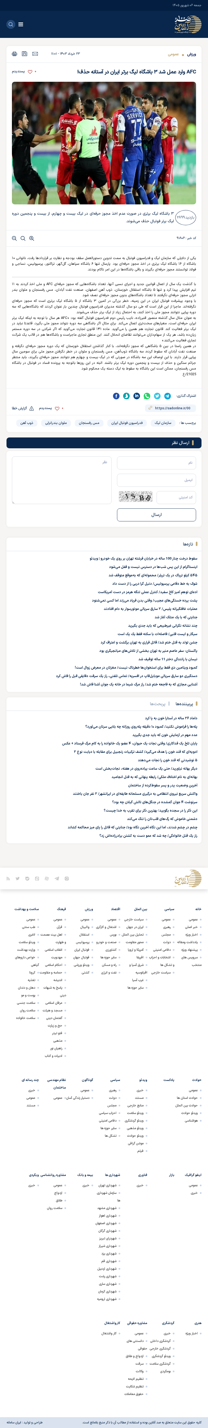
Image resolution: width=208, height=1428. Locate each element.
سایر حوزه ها (136, 987)
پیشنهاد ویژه (189, 949)
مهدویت (56, 957)
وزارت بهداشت (26, 949)
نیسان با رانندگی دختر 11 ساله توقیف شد (167, 659)
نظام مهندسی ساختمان (56, 1084)
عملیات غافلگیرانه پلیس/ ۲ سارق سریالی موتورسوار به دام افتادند (150, 609)
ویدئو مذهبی (135, 1128)
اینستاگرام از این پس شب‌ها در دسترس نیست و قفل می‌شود (153, 567)
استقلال (84, 934)
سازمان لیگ (163, 423)
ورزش (191, 54)
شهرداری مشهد (106, 1208)
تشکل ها (110, 1135)
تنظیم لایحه (136, 1379)
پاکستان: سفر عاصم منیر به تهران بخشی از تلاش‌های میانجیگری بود (148, 651)
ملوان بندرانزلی (56, 423)
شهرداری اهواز (107, 1215)
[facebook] (116, 396)
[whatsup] (147, 396)
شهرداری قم (108, 1261)
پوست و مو (28, 995)
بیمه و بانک (85, 1175)
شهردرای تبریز (107, 1238)
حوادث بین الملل (186, 1105)
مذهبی (57, 1040)
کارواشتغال (112, 1323)
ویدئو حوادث (189, 1113)
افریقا (140, 957)
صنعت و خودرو (106, 942)
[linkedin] (136, 396)
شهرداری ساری (107, 1284)
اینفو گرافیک (193, 1175)
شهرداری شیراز (107, 1246)
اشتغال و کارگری (106, 927)
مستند (139, 1098)
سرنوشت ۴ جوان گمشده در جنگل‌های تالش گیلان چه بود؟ (154, 802)
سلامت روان (27, 1010)
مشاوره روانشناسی (53, 1175)
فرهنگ (61, 909)
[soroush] (126, 396)
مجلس (166, 934)
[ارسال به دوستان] (35, 53)
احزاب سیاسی (107, 1113)
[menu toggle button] (20, 24)
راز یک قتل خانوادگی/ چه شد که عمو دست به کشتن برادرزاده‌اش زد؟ (148, 836)
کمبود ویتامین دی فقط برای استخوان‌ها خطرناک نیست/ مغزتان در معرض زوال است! (136, 668)
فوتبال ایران (81, 949)
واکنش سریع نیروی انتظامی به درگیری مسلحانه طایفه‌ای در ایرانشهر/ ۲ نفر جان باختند (135, 794)
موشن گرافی (136, 1143)
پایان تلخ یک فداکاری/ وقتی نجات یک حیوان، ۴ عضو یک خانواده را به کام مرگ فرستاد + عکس (129, 743)
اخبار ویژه (192, 934)
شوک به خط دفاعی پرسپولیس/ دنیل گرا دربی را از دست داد (154, 584)
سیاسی (169, 909)
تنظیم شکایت (135, 1386)
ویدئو (143, 1080)
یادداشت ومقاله (187, 942)
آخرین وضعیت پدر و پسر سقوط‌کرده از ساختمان (162, 785)
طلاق (59, 1200)
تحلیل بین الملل (133, 934)
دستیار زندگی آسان (77, 1098)
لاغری (31, 934)
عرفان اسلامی (53, 1003)
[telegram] (167, 396)
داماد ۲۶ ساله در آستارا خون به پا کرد (171, 718)
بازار (171, 1175)
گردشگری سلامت (160, 1363)
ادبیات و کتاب (53, 1056)
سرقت (139, 1363)
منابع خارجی (135, 1105)
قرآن (59, 927)
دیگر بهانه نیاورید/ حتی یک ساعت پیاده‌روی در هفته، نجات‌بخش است (146, 769)
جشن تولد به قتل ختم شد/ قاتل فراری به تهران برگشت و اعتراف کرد (149, 642)
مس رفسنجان (89, 423)
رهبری (167, 927)
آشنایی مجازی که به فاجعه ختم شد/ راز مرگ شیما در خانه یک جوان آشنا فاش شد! (138, 684)
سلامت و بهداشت (26, 909)
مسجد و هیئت (52, 1010)
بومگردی (165, 1371)
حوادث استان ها (187, 1098)
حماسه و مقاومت (51, 972)
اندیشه (57, 980)
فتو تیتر (57, 1033)
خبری (140, 1090)
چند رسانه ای (30, 1080)
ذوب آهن (26, 423)
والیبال (84, 927)
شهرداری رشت (107, 1276)
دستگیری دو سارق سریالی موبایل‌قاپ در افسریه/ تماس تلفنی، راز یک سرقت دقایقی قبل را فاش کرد (126, 676)
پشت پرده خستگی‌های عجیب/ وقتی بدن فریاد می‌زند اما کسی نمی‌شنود (144, 600)
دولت (167, 942)
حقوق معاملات (134, 1394)
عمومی (173, 54)
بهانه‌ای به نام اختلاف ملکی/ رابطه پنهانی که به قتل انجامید (154, 777)
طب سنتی (28, 927)
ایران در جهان (135, 927)
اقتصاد (115, 909)
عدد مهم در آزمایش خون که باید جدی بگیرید (164, 735)
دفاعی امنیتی (162, 949)
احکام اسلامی (53, 965)
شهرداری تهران (107, 1185)
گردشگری (168, 1323)
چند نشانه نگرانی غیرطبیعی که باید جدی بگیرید (162, 626)
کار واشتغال (108, 1333)
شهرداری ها (112, 1175)
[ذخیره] (24, 53)
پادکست (168, 1080)
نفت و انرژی (108, 972)
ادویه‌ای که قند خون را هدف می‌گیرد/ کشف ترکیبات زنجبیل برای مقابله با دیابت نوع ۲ (135, 752)
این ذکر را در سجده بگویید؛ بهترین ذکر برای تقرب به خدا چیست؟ (150, 810)
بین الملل (140, 909)
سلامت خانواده (25, 1018)
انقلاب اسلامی (53, 949)
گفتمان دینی (54, 1018)
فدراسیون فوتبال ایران (127, 423)
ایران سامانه (13, 1422)
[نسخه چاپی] (14, 53)
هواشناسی (191, 1120)
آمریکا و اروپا (136, 949)
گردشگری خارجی (160, 1348)
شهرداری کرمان (107, 1291)
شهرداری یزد (108, 1253)
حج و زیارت (55, 1025)
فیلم (140, 1151)
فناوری (142, 1175)
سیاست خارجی (161, 972)
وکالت (140, 1371)
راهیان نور (56, 1048)
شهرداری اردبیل (106, 1268)
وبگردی (34, 1175)
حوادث (197, 1080)
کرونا (32, 972)
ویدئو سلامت (27, 942)
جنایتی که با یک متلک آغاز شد (176, 617)
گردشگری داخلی (160, 1341)
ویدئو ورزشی (81, 965)
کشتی (85, 972)
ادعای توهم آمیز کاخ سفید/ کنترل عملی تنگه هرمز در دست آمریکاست (147, 592)
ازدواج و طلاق (135, 1356)
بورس (113, 934)
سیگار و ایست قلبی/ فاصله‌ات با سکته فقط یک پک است (157, 634)
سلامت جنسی (26, 1003)
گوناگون (87, 1080)
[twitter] (157, 396)
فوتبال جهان (81, 957)
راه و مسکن (109, 965)
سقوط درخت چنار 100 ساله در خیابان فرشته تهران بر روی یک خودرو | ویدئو (143, 558)
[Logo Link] (188, 24)
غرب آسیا (138, 980)
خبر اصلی (191, 927)
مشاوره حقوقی (137, 1323)
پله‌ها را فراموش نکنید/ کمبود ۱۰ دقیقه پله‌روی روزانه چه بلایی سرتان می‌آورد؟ (141, 727)
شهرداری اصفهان (105, 1223)
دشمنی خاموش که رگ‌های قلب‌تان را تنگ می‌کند (162, 819)
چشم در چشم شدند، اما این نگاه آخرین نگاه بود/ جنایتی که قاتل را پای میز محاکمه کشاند (132, 827)
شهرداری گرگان (107, 1230)
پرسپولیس (82, 942)
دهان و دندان (26, 987)
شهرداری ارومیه (106, 1299)
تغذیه (31, 980)
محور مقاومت (135, 942)
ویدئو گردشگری (134, 1120)
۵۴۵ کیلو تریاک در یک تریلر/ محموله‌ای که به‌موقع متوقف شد (153, 575)
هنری (198, 1323)
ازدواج (58, 1193)
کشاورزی (110, 949)
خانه (198, 909)
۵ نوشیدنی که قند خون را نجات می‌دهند (167, 760)
